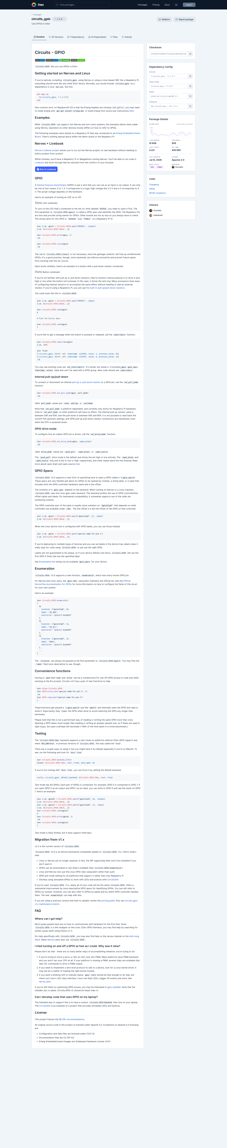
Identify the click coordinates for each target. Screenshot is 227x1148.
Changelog (154, 184)
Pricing (156, 4)
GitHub (152, 189)
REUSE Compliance (157, 193)
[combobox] (81, 4)
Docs (167, 4)
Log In (189, 4)
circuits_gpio (41, 19)
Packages (142, 4)
